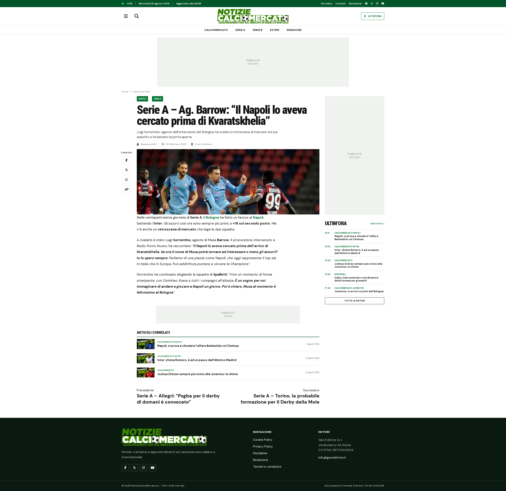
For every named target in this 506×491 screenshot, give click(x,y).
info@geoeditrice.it (332, 457)
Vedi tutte (376, 223)
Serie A (240, 30)
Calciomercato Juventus (349, 288)
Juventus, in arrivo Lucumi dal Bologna (359, 291)
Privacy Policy (263, 446)
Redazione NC (149, 144)
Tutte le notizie (354, 300)
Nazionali (340, 274)
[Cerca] (136, 16)
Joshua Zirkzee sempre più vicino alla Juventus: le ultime (197, 374)
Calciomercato (216, 30)
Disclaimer (260, 453)
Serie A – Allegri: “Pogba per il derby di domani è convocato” (178, 399)
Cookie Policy (262, 440)
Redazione (294, 30)
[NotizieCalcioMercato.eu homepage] (253, 16)
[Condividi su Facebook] (126, 160)
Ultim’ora (374, 16)
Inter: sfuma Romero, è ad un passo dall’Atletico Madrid (196, 360)
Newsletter (355, 3)
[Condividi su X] (126, 170)
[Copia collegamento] (126, 189)
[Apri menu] (126, 16)
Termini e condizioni (267, 466)
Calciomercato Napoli (169, 342)
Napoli (142, 99)
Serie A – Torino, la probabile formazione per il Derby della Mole (280, 399)
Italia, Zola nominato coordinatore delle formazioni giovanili (356, 279)
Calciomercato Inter (169, 356)
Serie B (257, 30)
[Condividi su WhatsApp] (126, 180)
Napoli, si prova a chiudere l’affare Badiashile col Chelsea (198, 346)
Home (125, 91)
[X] (372, 3)
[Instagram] (377, 3)
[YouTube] (382, 3)
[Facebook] (366, 3)
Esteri (274, 30)
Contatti (340, 3)
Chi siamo (326, 3)
